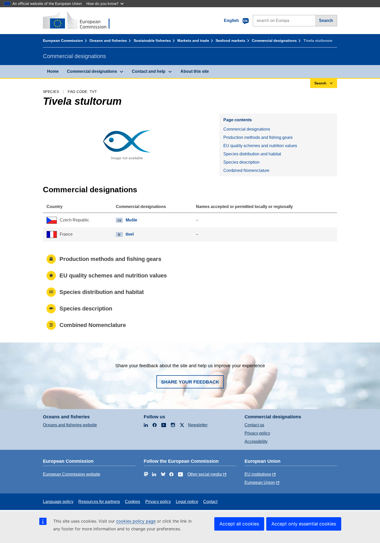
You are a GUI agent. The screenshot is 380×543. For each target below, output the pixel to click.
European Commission (63, 40)
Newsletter (198, 425)
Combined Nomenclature (246, 170)
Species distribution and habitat (252, 154)
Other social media (204, 474)
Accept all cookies (239, 523)
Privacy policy (257, 433)
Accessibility (256, 441)
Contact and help (148, 71)
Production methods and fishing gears (258, 137)
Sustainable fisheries (152, 40)
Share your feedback (190, 382)
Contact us (254, 425)
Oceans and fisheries (108, 40)
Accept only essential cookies (303, 523)
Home (53, 71)
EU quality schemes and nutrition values (260, 145)
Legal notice (187, 501)
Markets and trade (193, 40)
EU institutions (258, 474)
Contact (210, 501)
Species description (241, 162)
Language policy (58, 501)
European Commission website (71, 474)
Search (326, 20)
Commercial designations (274, 40)
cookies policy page (136, 521)
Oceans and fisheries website (70, 425)
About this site (194, 71)
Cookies (132, 501)
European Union (260, 482)
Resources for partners (99, 501)
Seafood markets (230, 40)
